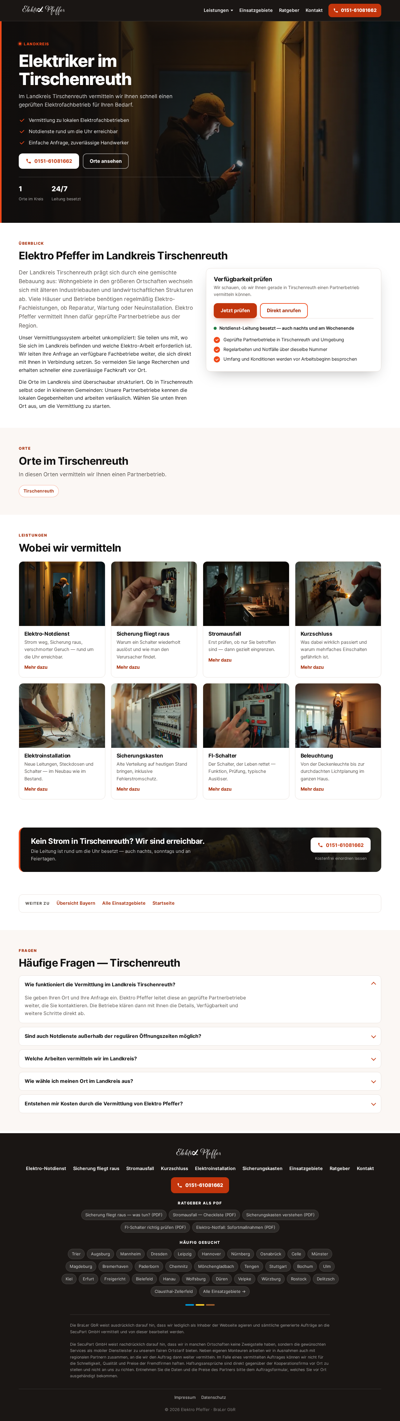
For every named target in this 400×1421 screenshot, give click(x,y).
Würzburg (271, 1278)
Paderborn (149, 1266)
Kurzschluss (174, 1168)
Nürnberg (240, 1253)
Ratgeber (289, 10)
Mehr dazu (36, 667)
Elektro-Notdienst (46, 1168)
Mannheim (130, 1253)
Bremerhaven (115, 1266)
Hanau (169, 1278)
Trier (76, 1253)
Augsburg (100, 1253)
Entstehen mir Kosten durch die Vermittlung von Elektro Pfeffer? (104, 1103)
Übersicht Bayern (76, 903)
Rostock (299, 1278)
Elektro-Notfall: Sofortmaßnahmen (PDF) (235, 1227)
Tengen (251, 1266)
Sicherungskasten (262, 1168)
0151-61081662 (53, 161)
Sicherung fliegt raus (96, 1168)
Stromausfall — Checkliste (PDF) (204, 1214)
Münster (320, 1253)
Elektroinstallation (215, 1168)
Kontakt (314, 10)
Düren (222, 1278)
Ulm (327, 1266)
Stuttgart (278, 1266)
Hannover (211, 1253)
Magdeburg (81, 1266)
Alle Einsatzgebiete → (224, 1291)
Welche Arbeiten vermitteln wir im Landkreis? (81, 1058)
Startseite (163, 903)
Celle (296, 1253)
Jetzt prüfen (235, 310)
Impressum (185, 1397)
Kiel (69, 1278)
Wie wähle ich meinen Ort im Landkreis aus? (79, 1081)
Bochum (305, 1266)
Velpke (244, 1278)
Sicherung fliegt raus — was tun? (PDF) (123, 1214)
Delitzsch (326, 1278)
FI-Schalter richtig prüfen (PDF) (155, 1227)
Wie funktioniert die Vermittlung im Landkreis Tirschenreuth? (100, 984)
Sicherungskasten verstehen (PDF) (280, 1214)
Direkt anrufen (284, 310)
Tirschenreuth (38, 490)
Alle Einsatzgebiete (124, 903)
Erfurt (88, 1278)
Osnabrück (270, 1253)
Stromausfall (140, 1168)
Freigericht (115, 1278)
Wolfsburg (196, 1278)
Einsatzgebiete (256, 10)
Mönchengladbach (216, 1266)
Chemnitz (178, 1266)
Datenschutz (213, 1397)
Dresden (159, 1253)
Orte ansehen (106, 161)
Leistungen (216, 10)
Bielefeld (144, 1278)
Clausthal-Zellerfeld (174, 1291)
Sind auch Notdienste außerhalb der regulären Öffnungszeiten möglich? (113, 1036)
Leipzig (185, 1253)
